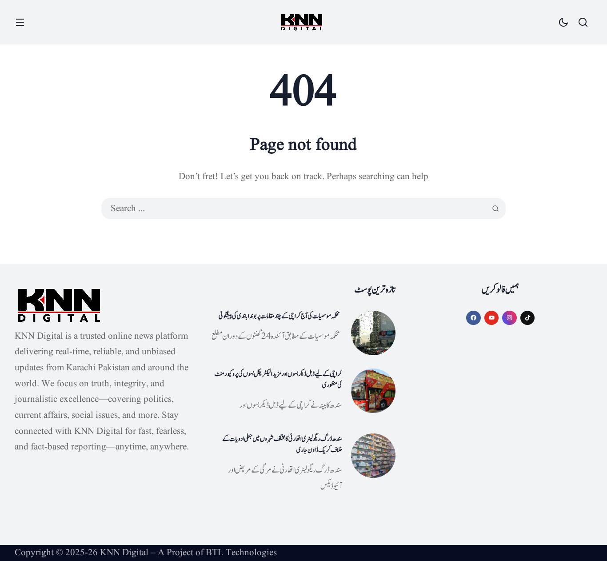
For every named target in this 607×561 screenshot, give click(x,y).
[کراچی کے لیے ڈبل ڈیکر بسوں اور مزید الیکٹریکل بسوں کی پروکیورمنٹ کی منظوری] (373, 391)
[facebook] (473, 318)
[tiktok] (527, 318)
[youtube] (491, 318)
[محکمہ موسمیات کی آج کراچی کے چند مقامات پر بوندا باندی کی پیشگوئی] (373, 333)
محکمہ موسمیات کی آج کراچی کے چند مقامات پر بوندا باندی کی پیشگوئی (279, 316)
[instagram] (509, 318)
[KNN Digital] (302, 22)
